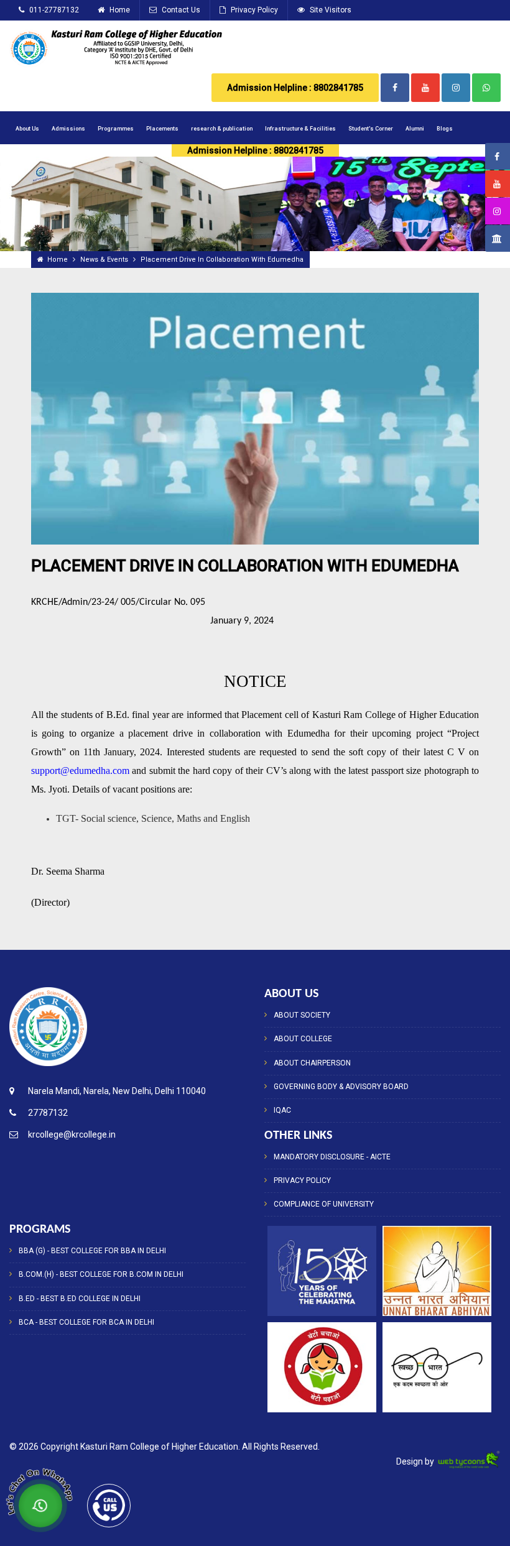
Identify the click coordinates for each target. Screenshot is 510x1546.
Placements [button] (162, 129)
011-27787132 (53, 10)
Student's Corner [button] (370, 129)
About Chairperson (312, 1063)
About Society (302, 1015)
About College (303, 1038)
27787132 (48, 1113)
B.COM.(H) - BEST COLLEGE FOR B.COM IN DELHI (101, 1274)
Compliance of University (324, 1204)
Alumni (415, 129)
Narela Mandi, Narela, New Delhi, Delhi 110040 (117, 1091)
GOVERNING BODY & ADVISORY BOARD (341, 1086)
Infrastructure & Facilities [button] (300, 129)
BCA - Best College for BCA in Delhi (86, 1322)
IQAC (282, 1110)
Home (119, 10)
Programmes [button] (116, 129)
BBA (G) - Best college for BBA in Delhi (92, 1250)
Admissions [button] (68, 129)
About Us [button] (27, 129)
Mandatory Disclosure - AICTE (332, 1157)
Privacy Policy (253, 10)
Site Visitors (329, 10)
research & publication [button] (222, 129)
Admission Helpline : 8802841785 (295, 88)
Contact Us (180, 10)
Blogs (445, 129)
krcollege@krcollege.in (72, 1134)
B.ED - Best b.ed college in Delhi (80, 1298)
